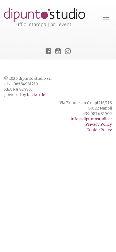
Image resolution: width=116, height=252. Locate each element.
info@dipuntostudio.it (91, 119)
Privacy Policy (98, 124)
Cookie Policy (99, 129)
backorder (37, 94)
